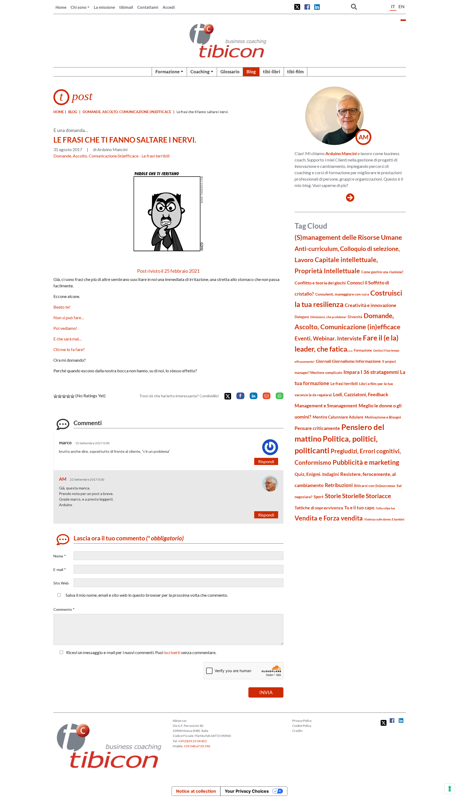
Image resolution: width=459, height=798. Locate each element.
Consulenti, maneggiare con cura (342, 294)
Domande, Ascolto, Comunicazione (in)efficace (127, 112)
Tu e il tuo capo (359, 507)
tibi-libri (271, 71)
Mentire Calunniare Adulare (338, 417)
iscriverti (172, 652)
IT (393, 6)
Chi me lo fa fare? (69, 349)
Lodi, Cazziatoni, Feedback (360, 394)
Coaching (200, 71)
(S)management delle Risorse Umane (348, 237)
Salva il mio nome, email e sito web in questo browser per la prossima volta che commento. (147, 595)
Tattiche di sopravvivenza (319, 507)
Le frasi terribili (155, 155)
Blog (251, 71)
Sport (319, 496)
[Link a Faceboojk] (307, 7)
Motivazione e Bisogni (383, 417)
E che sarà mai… (67, 338)
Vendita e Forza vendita (329, 518)
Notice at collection (196, 791)
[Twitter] (227, 396)
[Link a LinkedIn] (317, 7)
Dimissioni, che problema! (328, 317)
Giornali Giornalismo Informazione (348, 361)
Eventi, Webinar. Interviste (328, 338)
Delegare (302, 317)
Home (61, 7)
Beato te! (61, 306)
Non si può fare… (68, 317)
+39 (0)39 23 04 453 (192, 741)
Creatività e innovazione (370, 305)
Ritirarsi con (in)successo (374, 485)
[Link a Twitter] (297, 7)
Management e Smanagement (326, 405)
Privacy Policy (302, 721)
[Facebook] (240, 395)
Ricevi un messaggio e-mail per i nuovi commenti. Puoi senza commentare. (140, 652)
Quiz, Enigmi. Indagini (317, 474)
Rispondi (266, 461)
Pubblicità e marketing (366, 462)
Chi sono (79, 7)
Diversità (355, 317)
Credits (297, 731)
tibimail (126, 7)
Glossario (230, 71)
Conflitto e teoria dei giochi (320, 282)
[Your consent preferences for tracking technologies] (450, 789)
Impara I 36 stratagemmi (371, 372)
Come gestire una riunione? (382, 272)
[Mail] (266, 395)
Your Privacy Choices (247, 791)
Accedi (169, 7)
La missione (104, 7)
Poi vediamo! (65, 328)
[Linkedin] (253, 395)
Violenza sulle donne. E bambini (384, 519)
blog (72, 112)
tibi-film (295, 71)
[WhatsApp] (279, 395)
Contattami (147, 7)
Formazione (167, 71)
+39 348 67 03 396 (197, 746)
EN (401, 6)
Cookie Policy (301, 726)
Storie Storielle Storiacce (358, 496)
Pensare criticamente (317, 428)
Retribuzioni (339, 485)
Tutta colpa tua (385, 508)
